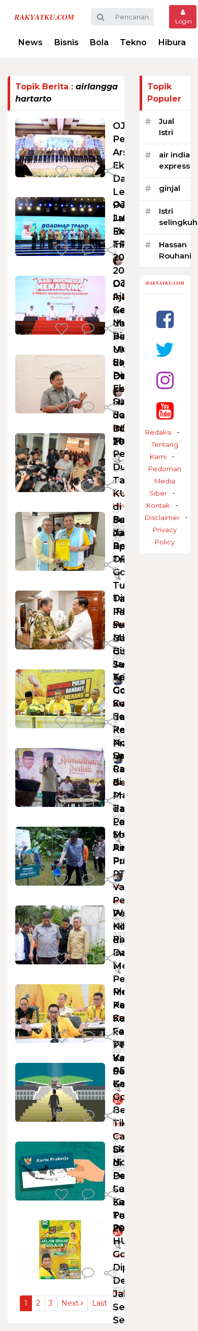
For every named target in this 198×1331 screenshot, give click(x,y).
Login (183, 21)
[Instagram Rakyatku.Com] (165, 380)
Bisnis (66, 42)
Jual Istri (166, 127)
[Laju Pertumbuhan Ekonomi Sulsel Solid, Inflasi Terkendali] (60, 383)
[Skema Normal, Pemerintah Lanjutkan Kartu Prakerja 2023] (60, 1170)
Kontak (158, 505)
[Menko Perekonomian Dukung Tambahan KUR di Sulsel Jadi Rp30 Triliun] (60, 462)
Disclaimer (162, 517)
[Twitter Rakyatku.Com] (164, 349)
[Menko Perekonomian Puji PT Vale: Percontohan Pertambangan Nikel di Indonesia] (60, 855)
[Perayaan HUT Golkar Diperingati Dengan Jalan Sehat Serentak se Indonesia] (60, 1249)
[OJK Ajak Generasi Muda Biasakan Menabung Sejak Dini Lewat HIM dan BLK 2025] (60, 304)
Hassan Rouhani (175, 250)
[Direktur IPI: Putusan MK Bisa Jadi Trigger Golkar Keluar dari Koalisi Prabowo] (60, 619)
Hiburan (174, 42)
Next (71, 1303)
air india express (174, 160)
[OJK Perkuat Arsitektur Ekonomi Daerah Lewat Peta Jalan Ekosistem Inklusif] (60, 147)
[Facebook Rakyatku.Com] (165, 319)
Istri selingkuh (178, 217)
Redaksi (158, 432)
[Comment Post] (88, 172)
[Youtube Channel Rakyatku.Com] (165, 410)
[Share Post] (110, 172)
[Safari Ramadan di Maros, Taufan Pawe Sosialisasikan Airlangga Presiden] (60, 777)
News (30, 42)
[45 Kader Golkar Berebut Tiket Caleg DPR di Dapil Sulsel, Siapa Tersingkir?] (60, 1091)
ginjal (169, 188)
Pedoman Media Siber (164, 481)
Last (99, 1303)
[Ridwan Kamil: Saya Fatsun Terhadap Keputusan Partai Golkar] (60, 1013)
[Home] (44, 16)
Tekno (133, 42)
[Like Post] (63, 172)
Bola (99, 42)
